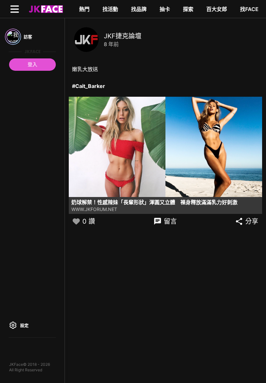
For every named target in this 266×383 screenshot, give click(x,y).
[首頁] (45, 9)
